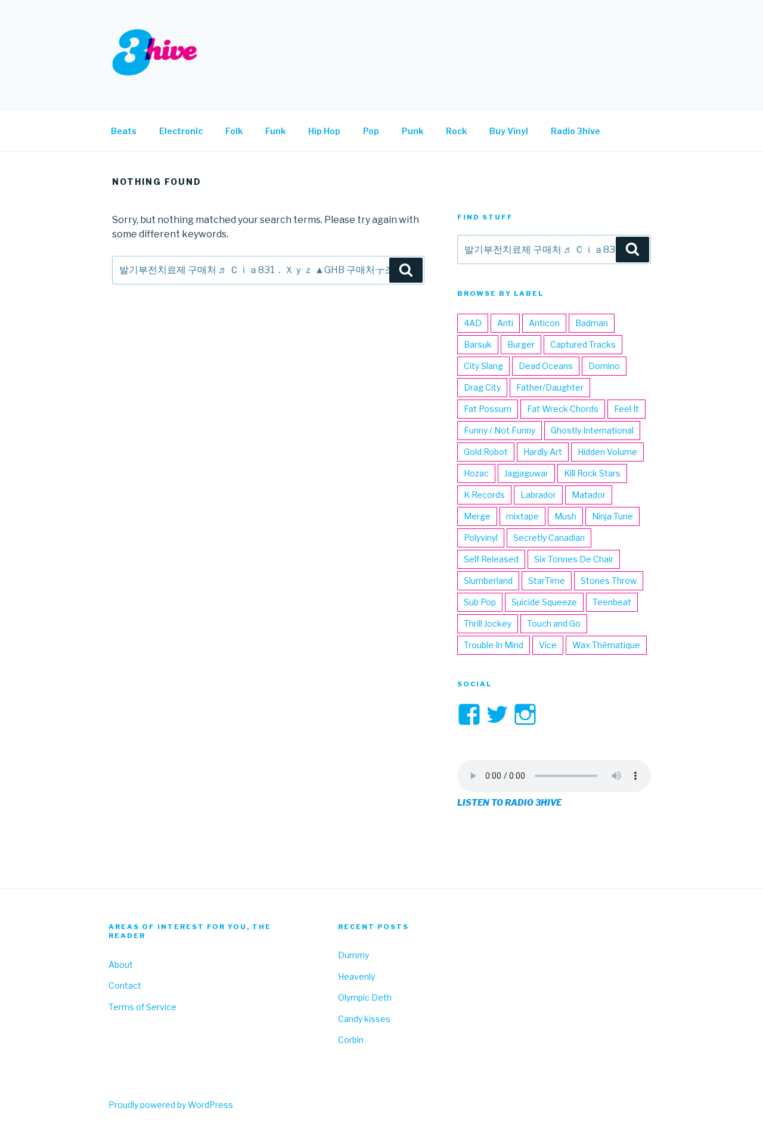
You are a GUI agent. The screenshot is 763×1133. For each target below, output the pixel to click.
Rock (456, 131)
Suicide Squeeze (544, 602)
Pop (371, 131)
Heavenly (356, 976)
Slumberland (488, 580)
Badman (591, 323)
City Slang (483, 366)
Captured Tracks (583, 344)
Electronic (181, 131)
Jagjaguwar (526, 473)
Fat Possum (487, 409)
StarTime (546, 580)
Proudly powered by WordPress (170, 1105)
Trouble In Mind (493, 645)
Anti (505, 323)
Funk (275, 131)
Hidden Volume (607, 452)
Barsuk (478, 344)
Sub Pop (480, 602)
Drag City (482, 387)
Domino (604, 366)
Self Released (491, 559)
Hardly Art (542, 452)
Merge (477, 516)
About (120, 964)
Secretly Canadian (549, 538)
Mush (565, 516)
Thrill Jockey (487, 623)
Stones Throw (609, 580)
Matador (589, 495)
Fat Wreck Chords (562, 409)
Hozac (476, 473)
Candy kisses (364, 1019)
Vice (548, 645)
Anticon (544, 323)
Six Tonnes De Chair (573, 559)
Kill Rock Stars (592, 473)
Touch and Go (554, 623)
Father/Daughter (550, 387)
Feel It (626, 409)
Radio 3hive (575, 131)
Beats (124, 131)
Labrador (538, 495)
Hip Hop (324, 131)
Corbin (351, 1040)
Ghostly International (592, 430)
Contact (124, 985)
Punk (412, 131)
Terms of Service (142, 1007)
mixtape (522, 516)
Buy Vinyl (508, 131)
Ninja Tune (612, 516)
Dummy (353, 955)
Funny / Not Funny (499, 430)
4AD (473, 323)
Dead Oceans (546, 366)
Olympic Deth (365, 997)
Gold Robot (486, 452)
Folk (234, 131)
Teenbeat (612, 602)
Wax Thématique (606, 645)
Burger (521, 344)
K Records (484, 495)
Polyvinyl (481, 538)
